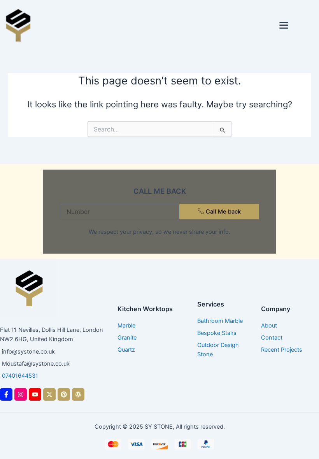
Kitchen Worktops (145, 309)
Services (210, 304)
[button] (284, 25)
